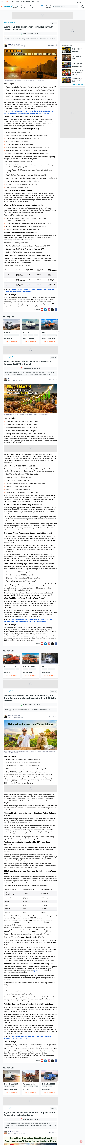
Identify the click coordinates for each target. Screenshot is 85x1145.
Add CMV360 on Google (31, 34)
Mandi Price (31, 6)
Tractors (6, 1)
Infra (37, 1)
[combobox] (80, 2)
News (5, 22)
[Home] (6, 7)
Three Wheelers (25, 1)
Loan (40, 5)
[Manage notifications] (81, 1141)
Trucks (12, 1)
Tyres (33, 1)
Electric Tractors (23, 6)
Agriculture (11, 22)
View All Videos (76, 84)
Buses (17, 1)
